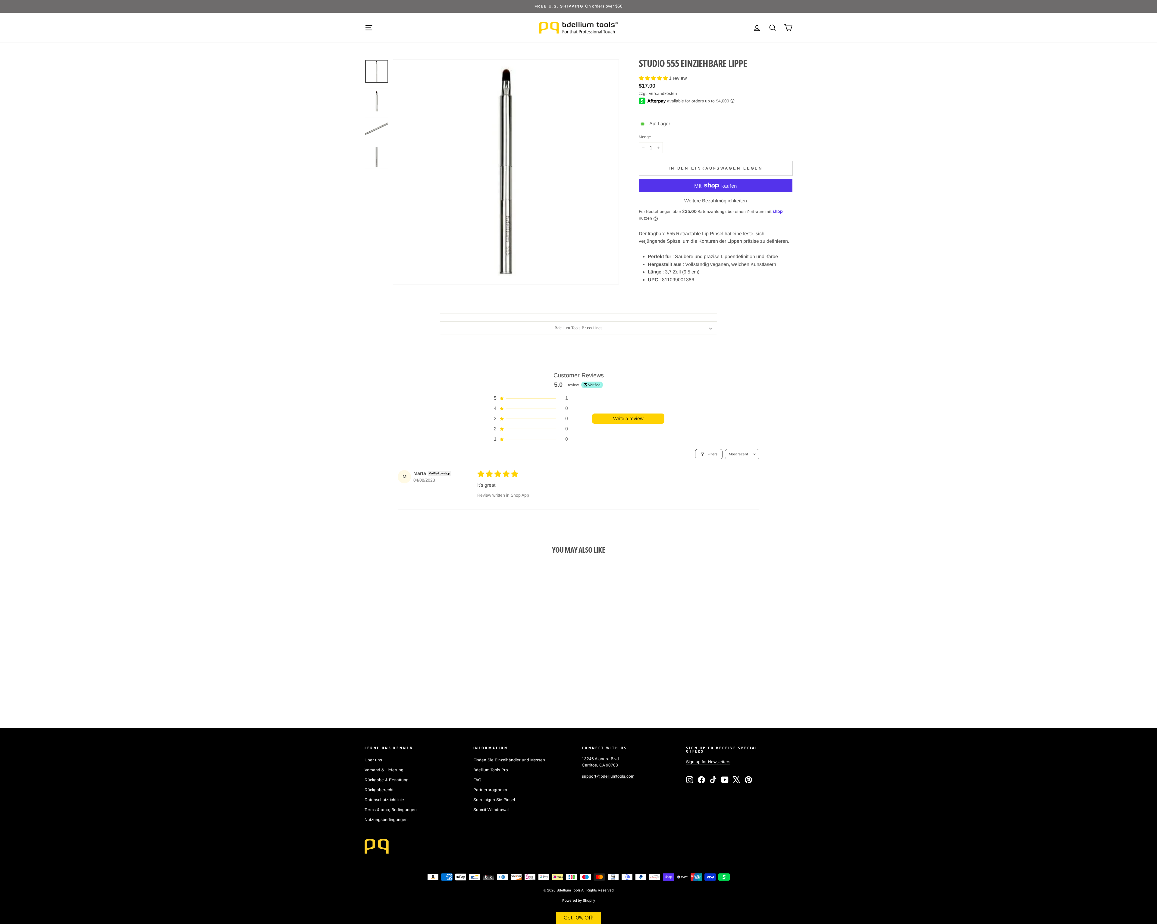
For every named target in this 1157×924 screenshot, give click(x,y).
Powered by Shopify (578, 900)
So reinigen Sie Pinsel (494, 800)
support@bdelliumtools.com (608, 776)
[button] (654, 78)
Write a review (628, 418)
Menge (645, 137)
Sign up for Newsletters (708, 762)
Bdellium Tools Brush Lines (578, 328)
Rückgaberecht (379, 790)
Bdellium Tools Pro (490, 770)
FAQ (477, 780)
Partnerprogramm (490, 790)
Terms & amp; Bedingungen (391, 809)
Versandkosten (663, 93)
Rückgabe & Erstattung (387, 780)
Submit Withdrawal (491, 809)
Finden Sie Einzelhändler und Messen (509, 760)
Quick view (415, 662)
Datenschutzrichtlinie (384, 800)
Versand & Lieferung (384, 770)
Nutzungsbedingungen (386, 819)
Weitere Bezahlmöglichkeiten (715, 200)
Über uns (373, 760)
